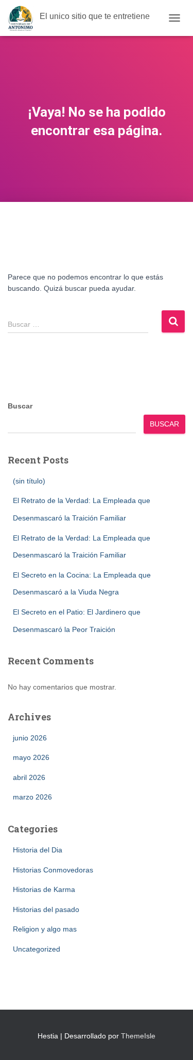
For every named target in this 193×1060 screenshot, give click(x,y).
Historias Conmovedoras (53, 870)
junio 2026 (30, 738)
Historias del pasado (46, 909)
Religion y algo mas (45, 929)
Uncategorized (36, 949)
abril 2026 (29, 777)
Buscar (20, 406)
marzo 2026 (32, 797)
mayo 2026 (31, 757)
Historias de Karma (44, 889)
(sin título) (29, 481)
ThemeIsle (138, 1036)
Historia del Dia (37, 850)
